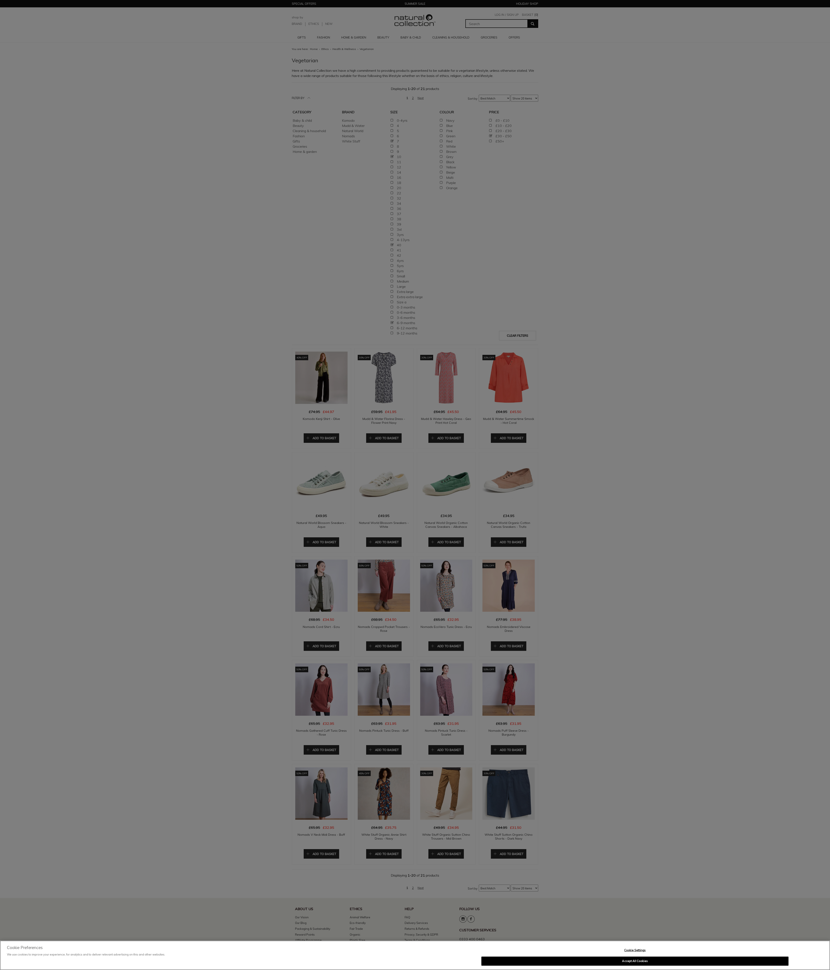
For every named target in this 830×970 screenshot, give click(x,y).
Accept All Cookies (635, 961)
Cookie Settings (635, 950)
